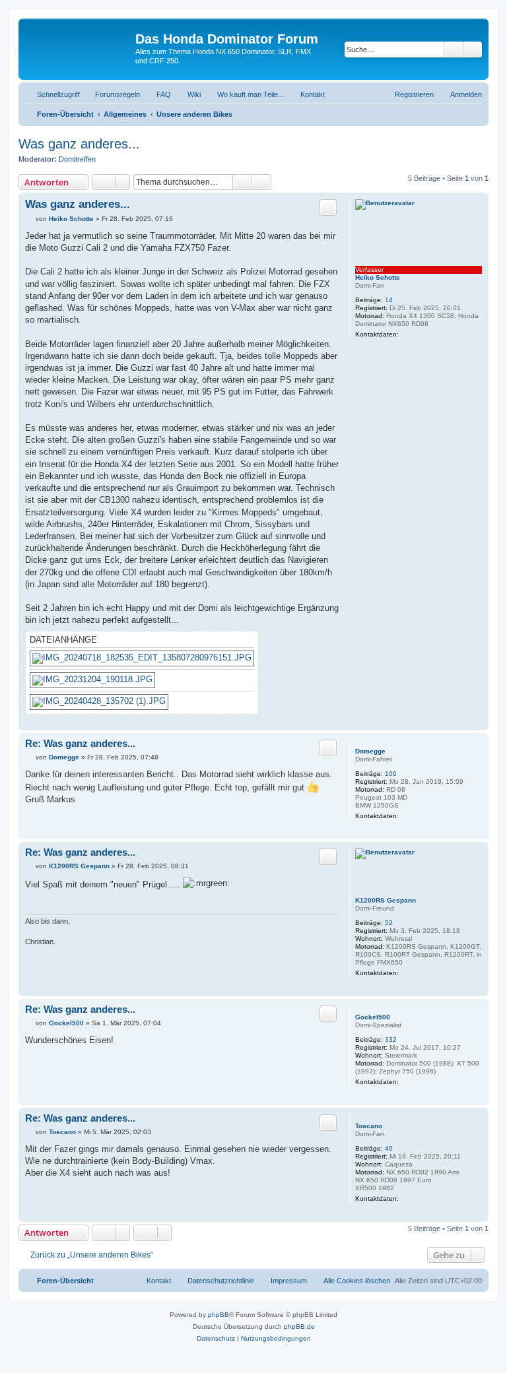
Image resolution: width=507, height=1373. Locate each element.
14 (389, 299)
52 (389, 922)
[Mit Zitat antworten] (328, 207)
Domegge (370, 751)
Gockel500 (372, 1017)
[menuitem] (111, 94)
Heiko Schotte (377, 277)
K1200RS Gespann (385, 900)
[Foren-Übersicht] (78, 43)
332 (391, 1039)
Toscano (368, 1126)
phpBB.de (299, 1326)
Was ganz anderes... (79, 144)
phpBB (218, 1314)
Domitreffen (77, 159)
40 (389, 1148)
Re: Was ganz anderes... (80, 743)
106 (391, 773)
